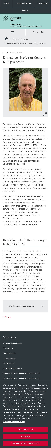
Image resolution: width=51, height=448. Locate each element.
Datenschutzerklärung (14, 421)
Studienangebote (23, 3)
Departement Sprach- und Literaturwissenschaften (26, 25)
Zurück (7, 317)
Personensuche (9, 358)
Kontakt (25, 10)
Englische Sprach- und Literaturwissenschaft (21, 378)
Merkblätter (42, 3)
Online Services (9, 353)
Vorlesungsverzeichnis (12, 343)
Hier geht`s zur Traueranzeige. (20, 306)
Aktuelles (15, 39)
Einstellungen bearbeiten (26, 443)
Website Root (6, 38)
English (7, 3)
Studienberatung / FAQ (12, 368)
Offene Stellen (9, 363)
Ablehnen (26, 436)
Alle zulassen (25, 429)
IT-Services (8, 348)
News (25, 39)
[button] (12, 32)
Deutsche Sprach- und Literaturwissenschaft (21, 373)
